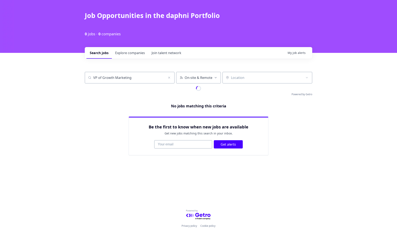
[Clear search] (169, 77)
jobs (99, 53)
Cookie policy (207, 226)
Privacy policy (189, 226)
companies (130, 53)
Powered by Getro (302, 94)
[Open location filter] (306, 77)
